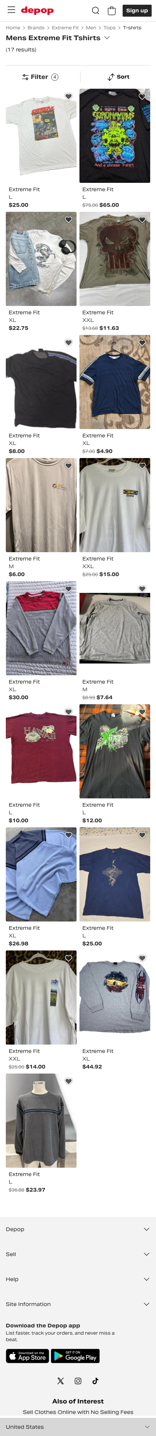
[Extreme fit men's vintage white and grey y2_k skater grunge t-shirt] (41, 259)
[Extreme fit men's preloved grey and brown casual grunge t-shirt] (114, 259)
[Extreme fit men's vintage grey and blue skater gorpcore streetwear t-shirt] (41, 874)
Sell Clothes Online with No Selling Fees (78, 1412)
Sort (123, 77)
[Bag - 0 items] (112, 11)
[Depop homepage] (37, 11)
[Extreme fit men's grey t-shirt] (41, 505)
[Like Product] (68, 97)
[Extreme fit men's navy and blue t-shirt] (114, 382)
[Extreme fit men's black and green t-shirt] (114, 751)
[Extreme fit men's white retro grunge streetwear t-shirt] (41, 136)
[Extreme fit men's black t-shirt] (114, 136)
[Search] (96, 11)
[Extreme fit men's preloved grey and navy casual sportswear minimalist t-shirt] (41, 1121)
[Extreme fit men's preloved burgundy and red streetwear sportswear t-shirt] (41, 751)
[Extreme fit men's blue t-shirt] (114, 874)
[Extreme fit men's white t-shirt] (114, 505)
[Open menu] (11, 9)
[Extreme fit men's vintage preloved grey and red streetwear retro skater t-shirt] (41, 628)
